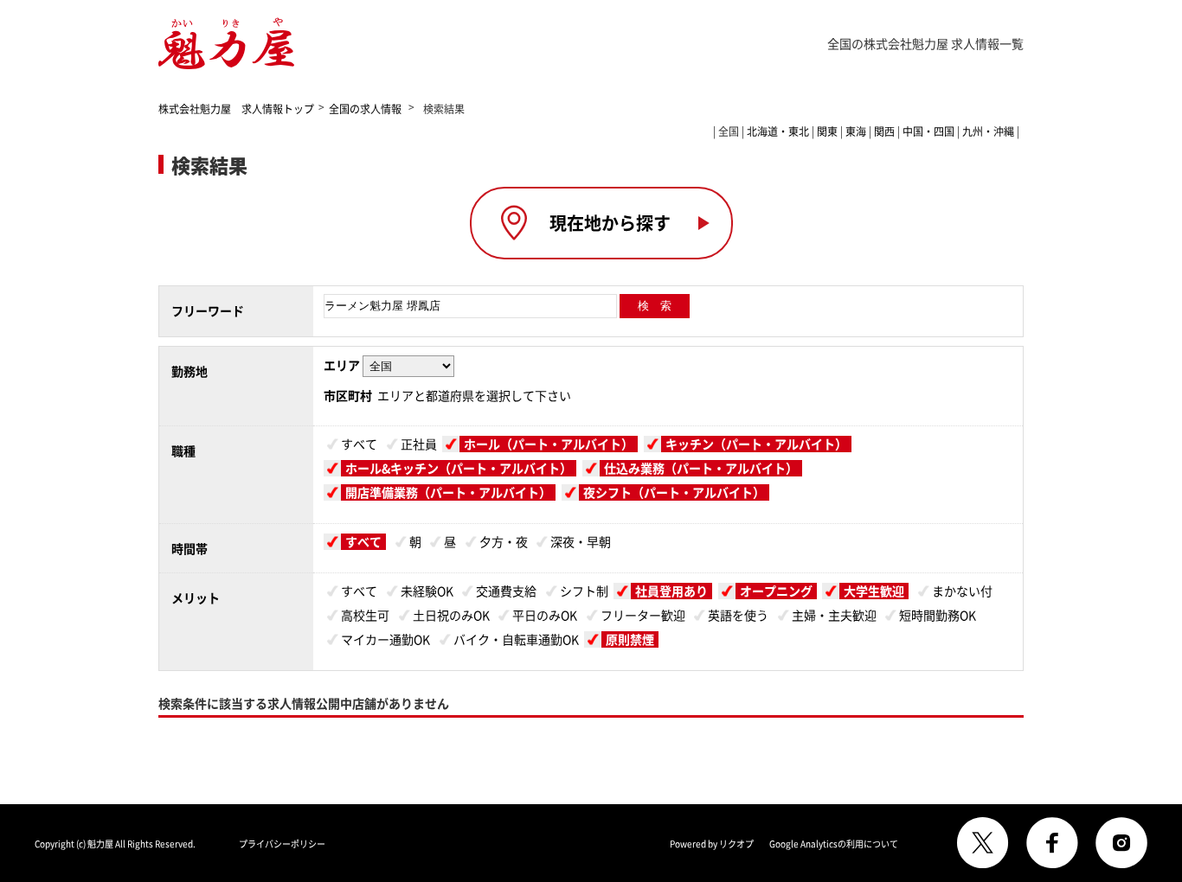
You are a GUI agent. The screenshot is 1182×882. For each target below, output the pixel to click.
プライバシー (282, 843)
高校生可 (365, 614)
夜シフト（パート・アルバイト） (674, 492)
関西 (884, 131)
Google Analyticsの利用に (833, 843)
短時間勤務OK (937, 614)
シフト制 (584, 590)
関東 (827, 131)
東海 (855, 131)
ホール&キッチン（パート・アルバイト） (458, 468)
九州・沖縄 (988, 131)
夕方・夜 (503, 541)
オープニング (776, 591)
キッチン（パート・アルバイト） (756, 444)
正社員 (419, 443)
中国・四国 (928, 131)
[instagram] (1121, 843)
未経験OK (427, 590)
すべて (359, 443)
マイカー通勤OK (385, 639)
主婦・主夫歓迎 (834, 614)
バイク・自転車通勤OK (516, 639)
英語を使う (738, 614)
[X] (983, 843)
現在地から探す (610, 222)
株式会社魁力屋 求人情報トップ (236, 108)
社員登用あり (671, 591)
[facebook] (1052, 843)
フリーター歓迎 (643, 614)
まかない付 (962, 590)
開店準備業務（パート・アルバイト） (448, 492)
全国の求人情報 (366, 108)
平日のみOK (544, 614)
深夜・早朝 (580, 541)
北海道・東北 (778, 131)
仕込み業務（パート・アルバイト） (701, 468)
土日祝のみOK (451, 614)
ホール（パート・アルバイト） (548, 444)
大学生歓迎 (874, 591)
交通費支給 (506, 590)
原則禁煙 (630, 639)
